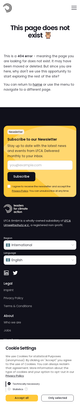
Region (8, 238)
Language (10, 253)
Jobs (7, 330)
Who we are (12, 322)
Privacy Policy (15, 376)
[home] (7, 7)
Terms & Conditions (18, 306)
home (37, 84)
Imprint (9, 290)
